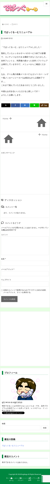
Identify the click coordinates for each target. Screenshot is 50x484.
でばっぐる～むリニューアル (13, 446)
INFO (16, 24)
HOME (6, 24)
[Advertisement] (21, 171)
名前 (3, 259)
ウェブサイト (6, 280)
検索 (3, 424)
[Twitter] (5, 105)
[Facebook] (15, 105)
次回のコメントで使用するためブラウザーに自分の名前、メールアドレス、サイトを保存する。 (25, 291)
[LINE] (34, 105)
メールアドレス (7, 269)
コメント (4, 235)
